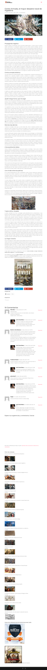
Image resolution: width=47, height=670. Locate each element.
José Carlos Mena (9, 12)
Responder (40, 310)
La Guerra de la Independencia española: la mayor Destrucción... (17, 500)
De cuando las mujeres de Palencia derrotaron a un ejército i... (17, 528)
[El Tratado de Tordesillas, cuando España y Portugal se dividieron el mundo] (10, 600)
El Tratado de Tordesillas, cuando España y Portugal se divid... (17, 593)
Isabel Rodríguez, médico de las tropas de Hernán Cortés (16, 556)
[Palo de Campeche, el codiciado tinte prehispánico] (10, 461)
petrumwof (13, 376)
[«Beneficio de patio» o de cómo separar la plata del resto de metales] (10, 619)
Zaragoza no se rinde (9, 546)
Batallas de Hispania (26, 662)
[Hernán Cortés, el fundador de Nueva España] (10, 591)
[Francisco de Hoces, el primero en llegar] (10, 526)
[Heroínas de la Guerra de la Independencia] (10, 582)
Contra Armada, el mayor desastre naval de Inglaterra (15, 463)
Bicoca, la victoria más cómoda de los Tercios (13, 537)
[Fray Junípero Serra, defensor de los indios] (10, 610)
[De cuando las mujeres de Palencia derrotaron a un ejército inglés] (10, 535)
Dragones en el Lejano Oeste (10, 491)
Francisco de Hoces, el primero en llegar (12, 519)
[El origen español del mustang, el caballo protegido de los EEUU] (10, 479)
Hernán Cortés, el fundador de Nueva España (13, 584)
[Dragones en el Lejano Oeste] (10, 498)
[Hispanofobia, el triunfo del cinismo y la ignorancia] (10, 489)
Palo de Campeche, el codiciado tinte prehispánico (14, 453)
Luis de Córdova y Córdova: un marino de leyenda (14, 509)
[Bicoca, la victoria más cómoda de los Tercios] (10, 545)
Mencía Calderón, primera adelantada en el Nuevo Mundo (16, 565)
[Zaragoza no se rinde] (10, 554)
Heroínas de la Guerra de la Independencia (13, 574)
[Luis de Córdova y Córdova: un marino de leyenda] (10, 517)
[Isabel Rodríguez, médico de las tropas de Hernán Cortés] (10, 563)
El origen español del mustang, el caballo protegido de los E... (16, 472)
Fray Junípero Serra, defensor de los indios (13, 602)
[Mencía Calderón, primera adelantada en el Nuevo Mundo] (10, 573)
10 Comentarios (22, 12)
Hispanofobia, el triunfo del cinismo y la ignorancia (14, 481)
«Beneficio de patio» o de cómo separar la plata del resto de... (16, 612)
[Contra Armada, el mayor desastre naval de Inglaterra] (10, 470)
